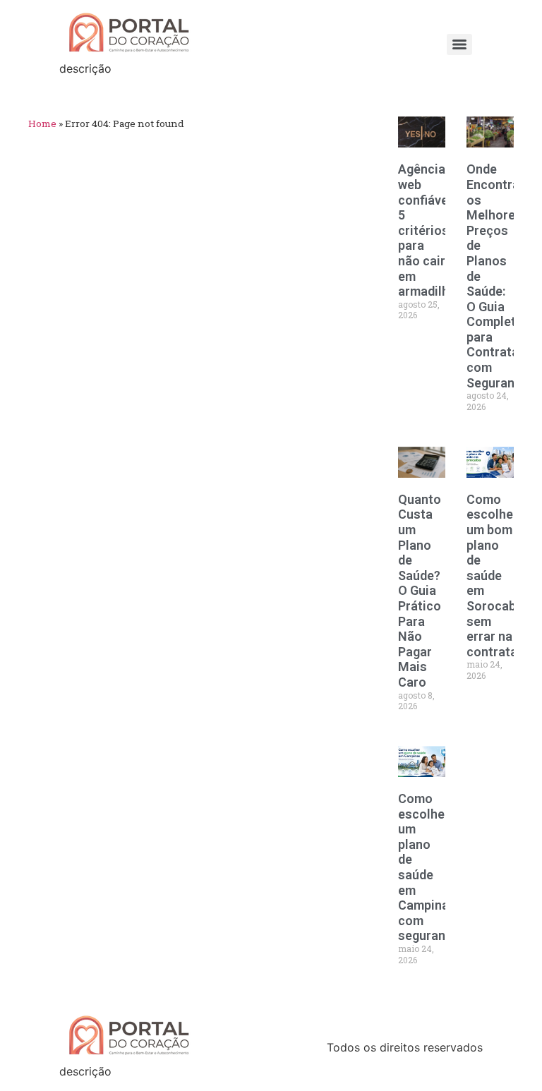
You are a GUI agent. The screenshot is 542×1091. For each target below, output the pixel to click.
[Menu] (459, 44)
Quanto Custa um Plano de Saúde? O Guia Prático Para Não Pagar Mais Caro (419, 590)
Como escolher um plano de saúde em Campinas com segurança (428, 867)
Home (42, 123)
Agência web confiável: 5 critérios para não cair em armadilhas (430, 230)
